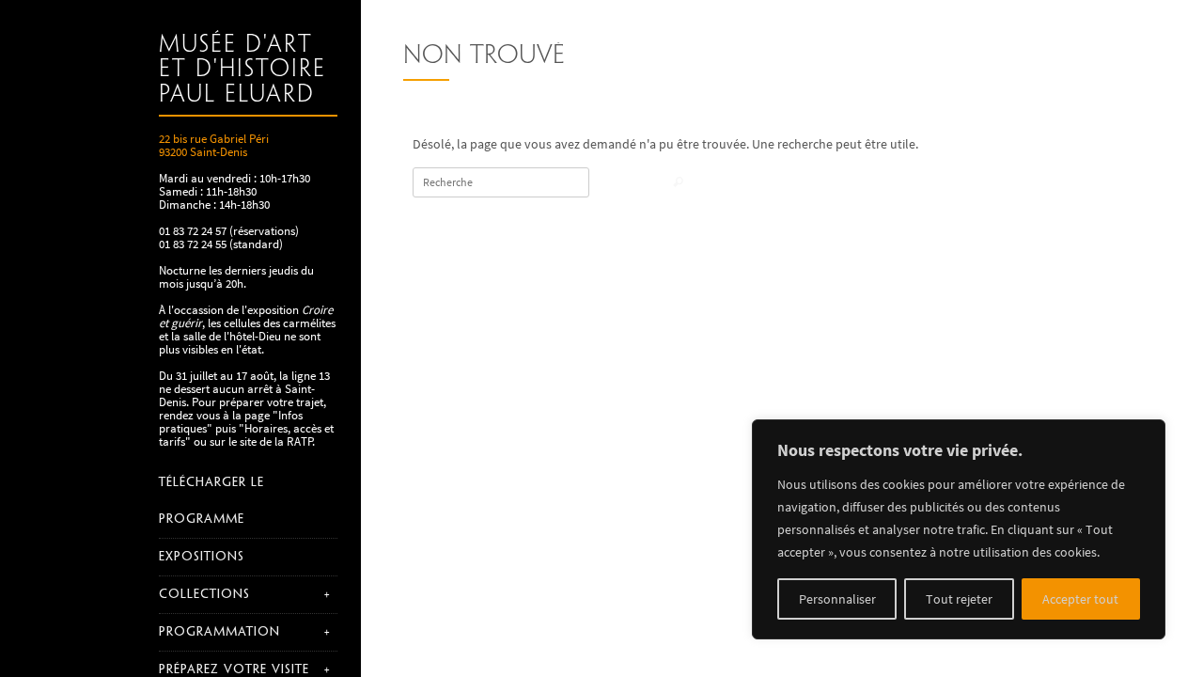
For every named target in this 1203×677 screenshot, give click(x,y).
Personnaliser (837, 598)
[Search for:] (501, 182)
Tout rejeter (959, 598)
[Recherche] (678, 183)
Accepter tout (1080, 598)
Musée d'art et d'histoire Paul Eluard (242, 70)
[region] (958, 529)
